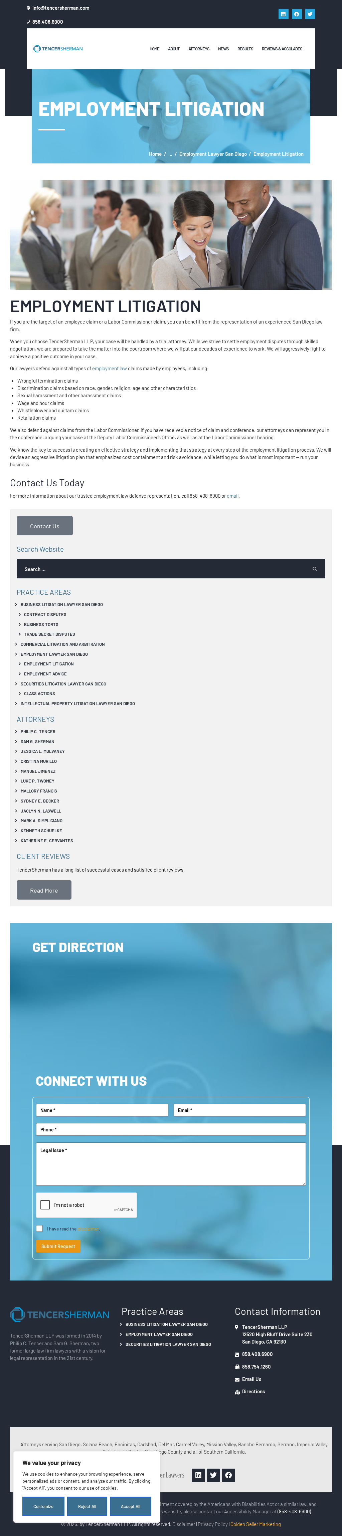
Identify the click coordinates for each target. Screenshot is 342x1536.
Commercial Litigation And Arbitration (63, 644)
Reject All (87, 1506)
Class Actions (39, 693)
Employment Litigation (49, 663)
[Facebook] (297, 14)
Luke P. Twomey (37, 781)
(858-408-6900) (294, 1511)
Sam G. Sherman (37, 741)
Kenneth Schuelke (41, 830)
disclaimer (88, 1228)
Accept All (130, 1506)
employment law (109, 368)
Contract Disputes (45, 614)
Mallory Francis (39, 791)
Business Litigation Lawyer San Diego (62, 604)
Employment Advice (45, 673)
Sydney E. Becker (40, 801)
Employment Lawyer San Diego (213, 153)
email (232, 495)
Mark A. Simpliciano (41, 820)
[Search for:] (171, 569)
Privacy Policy (213, 1524)
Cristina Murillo (39, 761)
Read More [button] (44, 890)
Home (155, 153)
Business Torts (41, 624)
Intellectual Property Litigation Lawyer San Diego (78, 703)
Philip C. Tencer (38, 731)
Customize (43, 1506)
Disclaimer (183, 1524)
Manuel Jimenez (38, 771)
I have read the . (73, 1228)
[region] (86, 1487)
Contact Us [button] (44, 526)
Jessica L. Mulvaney (43, 751)
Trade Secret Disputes (49, 634)
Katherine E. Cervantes (47, 840)
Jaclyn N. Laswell (41, 811)
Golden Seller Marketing (255, 1524)
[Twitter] (310, 14)
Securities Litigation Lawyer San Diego (63, 683)
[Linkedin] (284, 14)
